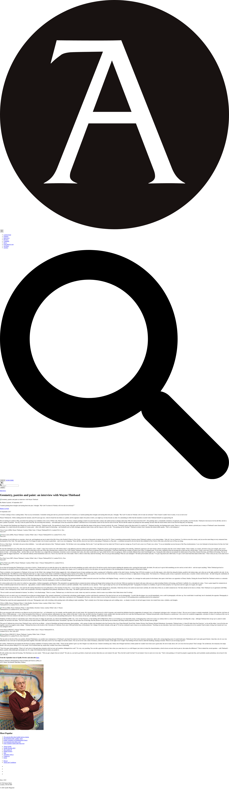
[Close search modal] (2, 482)
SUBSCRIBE (10, 480)
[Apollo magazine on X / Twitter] (5, 769)
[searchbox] (10, 486)
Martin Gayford (4, 508)
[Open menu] (2, 231)
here (37, 657)
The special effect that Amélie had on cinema (16, 737)
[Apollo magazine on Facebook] (5, 766)
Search (2, 487)
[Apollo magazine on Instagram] (5, 771)
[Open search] (114, 478)
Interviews (3, 490)
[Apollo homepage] (114, 115)
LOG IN (3, 480)
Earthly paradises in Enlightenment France (15, 740)
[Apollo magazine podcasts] (5, 774)
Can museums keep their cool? (12, 742)
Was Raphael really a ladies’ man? (13, 738)
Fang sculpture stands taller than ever (14, 743)
